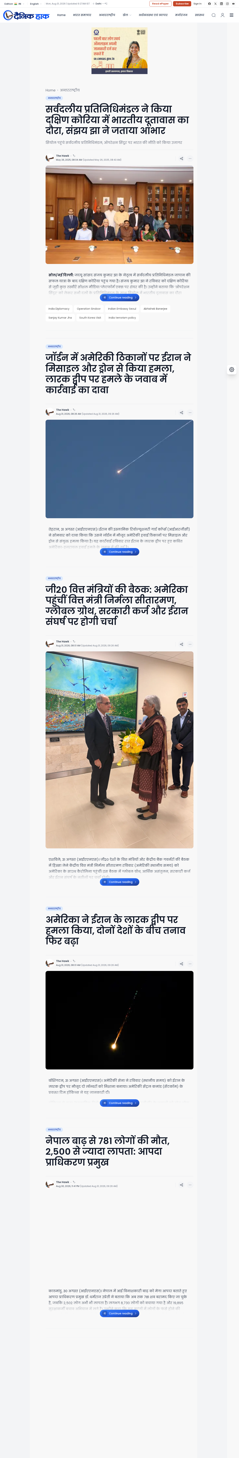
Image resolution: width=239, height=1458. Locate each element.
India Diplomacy (59, 309)
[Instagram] (227, 3)
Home (61, 15)
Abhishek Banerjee (155, 309)
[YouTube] (233, 3)
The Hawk (62, 155)
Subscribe (182, 3)
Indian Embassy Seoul (122, 309)
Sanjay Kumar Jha (60, 318)
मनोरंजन (181, 15)
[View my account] (222, 15)
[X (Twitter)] (215, 3)
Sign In (197, 3)
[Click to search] (213, 15)
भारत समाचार (82, 15)
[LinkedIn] (221, 3)
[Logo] (26, 15)
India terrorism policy (122, 318)
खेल (125, 15)
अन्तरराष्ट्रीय (107, 15)
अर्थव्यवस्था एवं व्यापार (153, 15)
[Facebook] (209, 3)
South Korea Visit (90, 318)
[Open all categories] (231, 15)
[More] (181, 158)
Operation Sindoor (89, 309)
